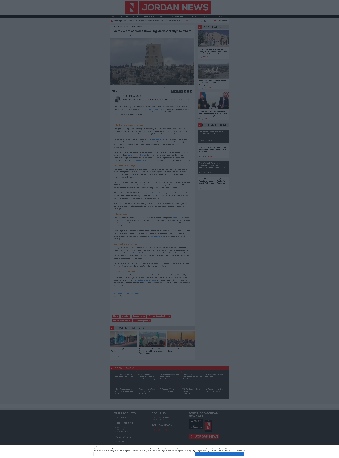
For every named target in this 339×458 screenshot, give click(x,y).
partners (100, 448)
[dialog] (169, 451)
